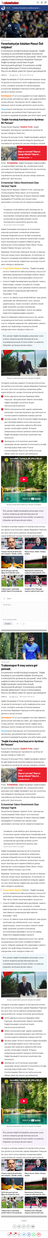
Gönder (7, 624)
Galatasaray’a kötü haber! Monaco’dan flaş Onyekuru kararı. (27, 8)
